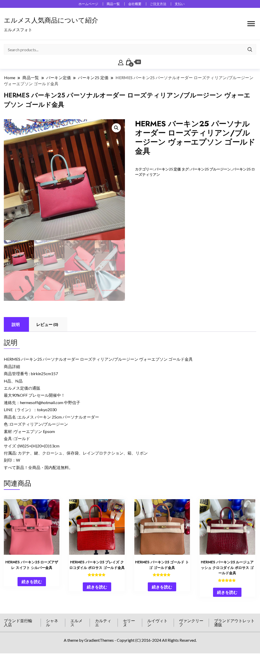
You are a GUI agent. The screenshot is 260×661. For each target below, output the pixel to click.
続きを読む (32, 581)
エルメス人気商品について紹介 (51, 20)
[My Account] (120, 62)
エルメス (76, 622)
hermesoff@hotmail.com (41, 402)
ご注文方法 (158, 4)
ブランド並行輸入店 (18, 622)
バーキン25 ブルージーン (210, 169)
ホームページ (88, 4)
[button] (116, 127)
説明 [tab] (16, 324)
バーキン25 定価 (168, 169)
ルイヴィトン (157, 622)
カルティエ (103, 622)
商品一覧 (113, 4)
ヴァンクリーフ (191, 622)
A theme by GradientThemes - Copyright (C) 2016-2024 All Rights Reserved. (130, 640)
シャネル (52, 622)
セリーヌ (129, 622)
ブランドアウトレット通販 (234, 622)
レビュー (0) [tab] (47, 324)
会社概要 (134, 4)
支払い (180, 4)
